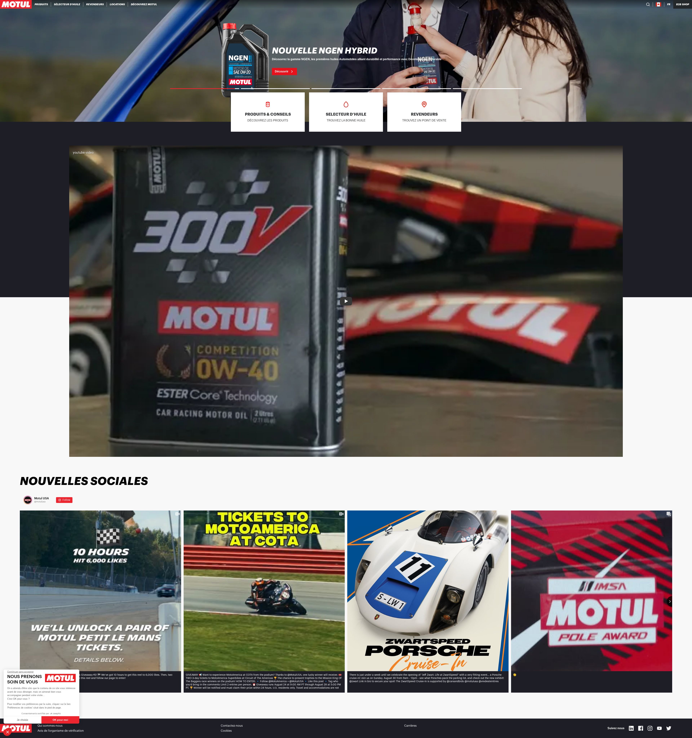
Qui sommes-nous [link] (50, 725)
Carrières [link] (410, 725)
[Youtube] (659, 728)
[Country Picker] (658, 4)
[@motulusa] (27, 500)
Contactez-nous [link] (232, 725)
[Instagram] (650, 728)
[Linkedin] (631, 728)
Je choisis (22, 719)
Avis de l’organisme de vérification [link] (60, 730)
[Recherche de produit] (648, 4)
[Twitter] (668, 728)
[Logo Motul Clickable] (16, 4)
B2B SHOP (682, 4)
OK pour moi (60, 719)
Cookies (226, 730)
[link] (117, 4)
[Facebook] (640, 728)
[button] (7, 732)
